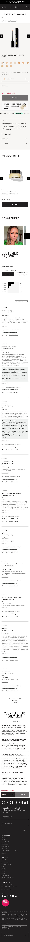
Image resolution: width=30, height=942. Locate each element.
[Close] (27, 2)
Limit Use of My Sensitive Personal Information (11, 926)
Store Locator (5, 846)
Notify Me (15, 97)
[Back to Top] (27, 938)
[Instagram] (2, 896)
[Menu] (2, 7)
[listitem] (15, 184)
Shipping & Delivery (7, 864)
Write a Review (8, 274)
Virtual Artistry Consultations (9, 886)
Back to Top (15, 700)
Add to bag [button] (15, 204)
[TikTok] (13, 896)
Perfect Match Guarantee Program (11, 850)
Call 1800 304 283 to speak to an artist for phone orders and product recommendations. (15, 2)
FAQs (3, 866)
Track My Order (6, 841)
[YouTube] (16, 896)
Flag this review (13, 335)
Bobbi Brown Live (6, 889)
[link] (27, 7)
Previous (1, 36)
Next (28, 36)
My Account (5, 837)
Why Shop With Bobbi (7, 877)
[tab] (8, 266)
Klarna (3, 871)
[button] (2, 7)
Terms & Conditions (6, 923)
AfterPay (4, 868)
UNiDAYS (4, 853)
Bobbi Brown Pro (6, 844)
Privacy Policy (5, 927)
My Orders (4, 839)
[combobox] (15, 935)
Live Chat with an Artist (8, 884)
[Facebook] (5, 896)
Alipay (3, 873)
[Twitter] (7, 896)
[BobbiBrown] (15, 7)
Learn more (26, 113)
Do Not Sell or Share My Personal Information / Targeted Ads (14, 925)
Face (3, 17)
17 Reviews (13, 21)
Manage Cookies (5, 928)
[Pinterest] (10, 896)
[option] (2, 63)
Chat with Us (5, 862)
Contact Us (4, 859)
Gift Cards (4, 848)
